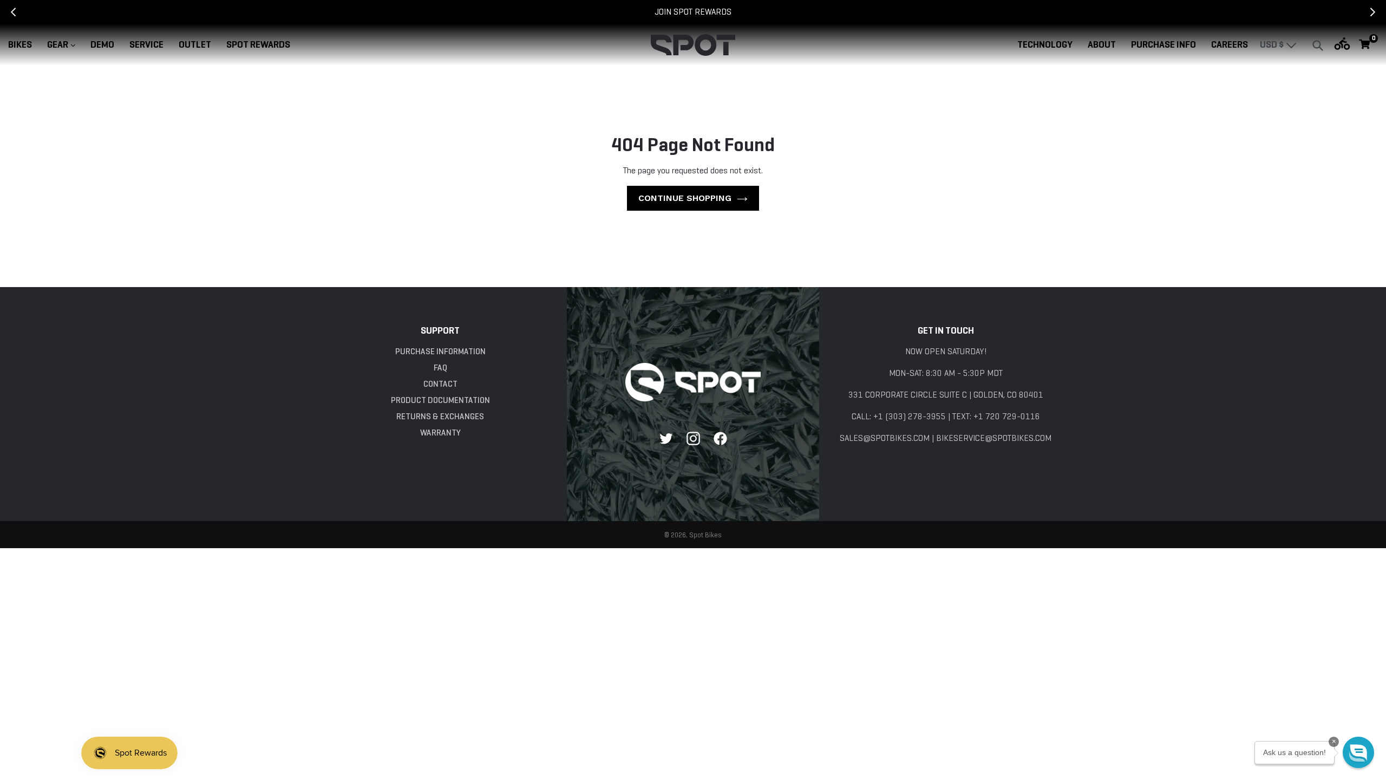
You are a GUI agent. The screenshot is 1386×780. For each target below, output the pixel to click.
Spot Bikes (705, 535)
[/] (693, 381)
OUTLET (195, 44)
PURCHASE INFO (1163, 44)
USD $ (1273, 44)
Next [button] (1380, 12)
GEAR (64, 44)
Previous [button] (5, 12)
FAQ (440, 367)
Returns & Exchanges (440, 416)
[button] (1358, 752)
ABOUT (1102, 44)
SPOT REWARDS (258, 44)
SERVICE (146, 44)
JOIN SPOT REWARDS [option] (693, 11)
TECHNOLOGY (1045, 44)
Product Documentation (440, 400)
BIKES (20, 44)
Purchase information (440, 351)
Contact (440, 384)
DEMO (102, 44)
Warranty (440, 432)
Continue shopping (684, 198)
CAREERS (1229, 44)
